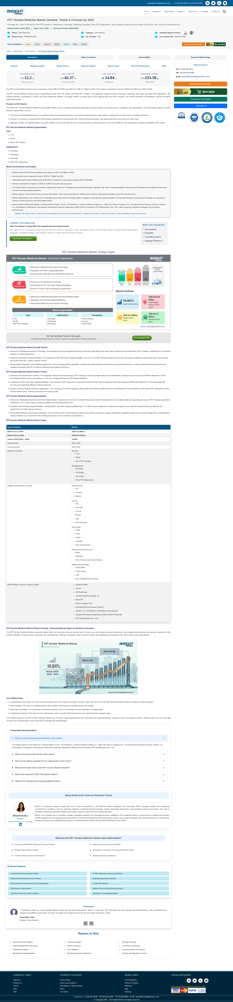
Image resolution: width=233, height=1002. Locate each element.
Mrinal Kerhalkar (20, 816)
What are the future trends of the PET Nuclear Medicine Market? (41, 768)
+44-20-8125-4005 (195, 3)
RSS (15, 989)
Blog (126, 989)
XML (15, 992)
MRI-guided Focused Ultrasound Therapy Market (29, 883)
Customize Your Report (201, 99)
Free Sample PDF (142, 338)
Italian (75, 44)
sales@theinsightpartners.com (159, 3)
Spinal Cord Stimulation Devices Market (26, 878)
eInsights (204, 11)
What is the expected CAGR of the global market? (35, 774)
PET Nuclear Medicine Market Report (51, 51)
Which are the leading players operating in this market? (37, 738)
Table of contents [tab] (88, 57)
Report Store (169, 11)
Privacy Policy (65, 980)
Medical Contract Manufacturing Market (108, 888)
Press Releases (131, 980)
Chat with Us (201, 106)
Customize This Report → (23, 238)
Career (16, 986)
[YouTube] (225, 3)
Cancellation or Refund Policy (71, 986)
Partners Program (131, 983)
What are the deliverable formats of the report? (33, 754)
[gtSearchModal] (224, 12)
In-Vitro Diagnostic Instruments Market (107, 873)
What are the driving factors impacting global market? (36, 781)
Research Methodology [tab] (200, 57)
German (37, 44)
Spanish (84, 44)
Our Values (64, 992)
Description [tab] (32, 57)
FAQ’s (62, 989)
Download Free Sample (193, 44)
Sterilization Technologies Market (105, 893)
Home (146, 11)
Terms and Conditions (68, 983)
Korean (28, 44)
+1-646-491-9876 (181, 3)
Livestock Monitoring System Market (24, 873)
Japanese (47, 44)
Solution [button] (180, 11)
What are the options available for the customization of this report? (41, 761)
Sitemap (128, 992)
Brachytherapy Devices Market (104, 878)
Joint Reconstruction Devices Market (25, 893)
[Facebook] (207, 3)
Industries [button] (156, 11)
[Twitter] (213, 3)
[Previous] (75, 923)
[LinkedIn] (219, 3)
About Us (16, 980)
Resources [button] (192, 11)
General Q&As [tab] (144, 57)
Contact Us (216, 11)
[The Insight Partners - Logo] (16, 11)
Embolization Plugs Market (21, 888)
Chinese (66, 44)
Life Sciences (30, 51)
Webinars (128, 986)
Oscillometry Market (100, 883)
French (57, 44)
